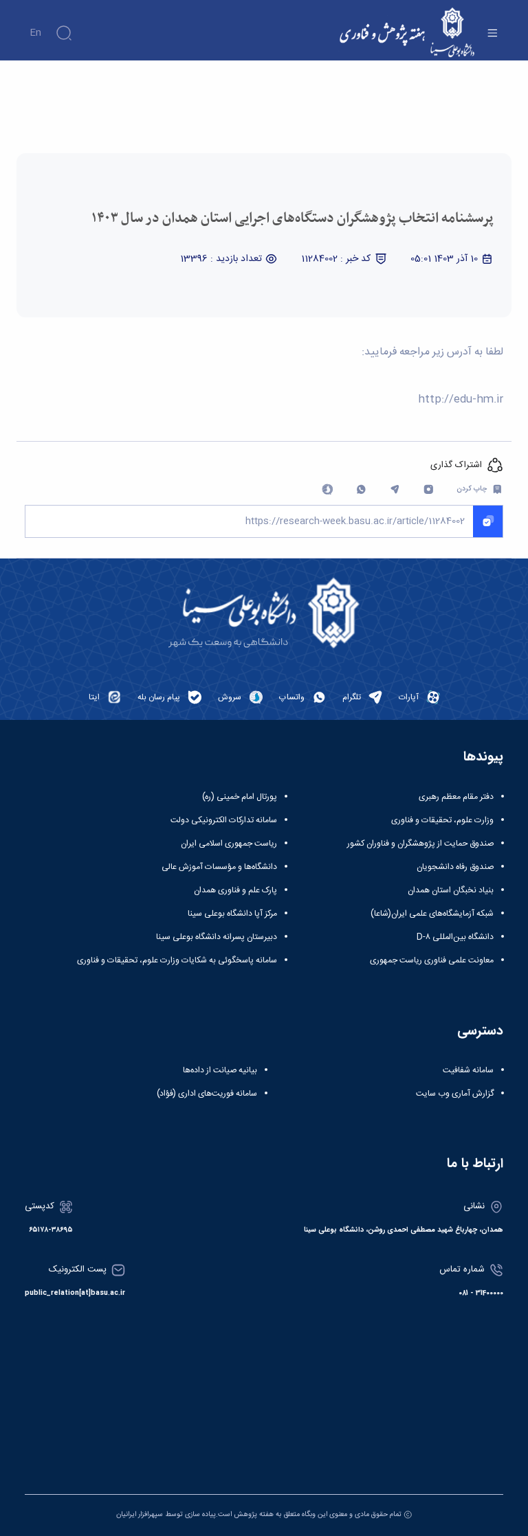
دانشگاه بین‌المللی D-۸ (455, 937)
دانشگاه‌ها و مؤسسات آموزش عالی (219, 867)
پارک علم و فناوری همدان (235, 890)
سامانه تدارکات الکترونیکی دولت (223, 820)
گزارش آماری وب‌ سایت (455, 1093)
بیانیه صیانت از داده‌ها (220, 1070)
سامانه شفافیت (468, 1070)
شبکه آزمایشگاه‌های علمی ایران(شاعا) (432, 914)
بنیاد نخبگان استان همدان (451, 890)
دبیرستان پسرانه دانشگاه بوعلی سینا (216, 937)
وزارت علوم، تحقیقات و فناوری (442, 820)
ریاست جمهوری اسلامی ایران (229, 843)
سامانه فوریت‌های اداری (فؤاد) (207, 1093)
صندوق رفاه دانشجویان (455, 867)
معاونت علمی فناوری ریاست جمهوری (432, 960)
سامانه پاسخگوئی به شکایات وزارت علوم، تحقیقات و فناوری (177, 960)
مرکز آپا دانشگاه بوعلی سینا (232, 914)
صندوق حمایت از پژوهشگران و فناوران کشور (420, 843)
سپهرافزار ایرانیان (139, 1514)
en (35, 33)
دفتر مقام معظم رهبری (456, 797)
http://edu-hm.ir (460, 400)
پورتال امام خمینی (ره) (239, 797)
